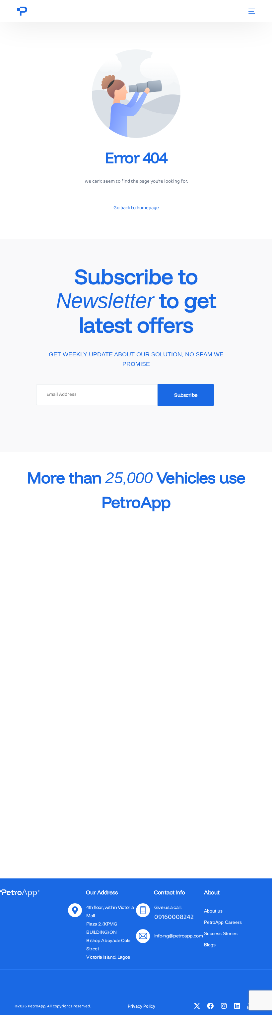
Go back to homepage (136, 208)
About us (213, 911)
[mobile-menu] (250, 11)
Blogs (210, 944)
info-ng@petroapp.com (178, 936)
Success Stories (221, 933)
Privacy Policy (141, 1006)
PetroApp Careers (223, 922)
